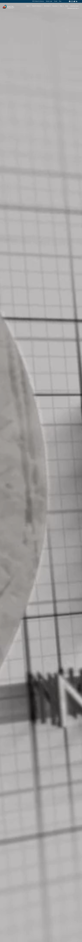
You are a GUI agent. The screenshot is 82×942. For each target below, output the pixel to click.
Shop (60, 1)
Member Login (49, 1)
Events (66, 6)
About (27, 6)
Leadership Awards (74, 6)
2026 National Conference (38, 1)
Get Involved (47, 6)
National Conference (36, 6)
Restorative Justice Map (72, 8)
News (61, 6)
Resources (54, 6)
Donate (55, 1)
